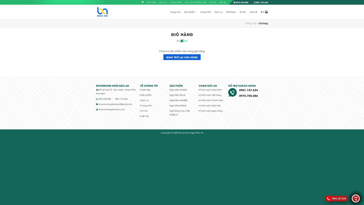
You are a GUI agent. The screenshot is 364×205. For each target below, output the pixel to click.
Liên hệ (222, 2)
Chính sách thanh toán (211, 100)
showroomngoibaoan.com (112, 109)
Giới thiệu (151, 2)
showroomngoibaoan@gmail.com (115, 104)
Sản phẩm (189, 11)
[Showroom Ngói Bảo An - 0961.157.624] (110, 12)
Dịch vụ (163, 2)
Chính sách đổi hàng (210, 95)
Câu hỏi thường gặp (196, 2)
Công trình (176, 2)
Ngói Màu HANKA (178, 89)
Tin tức (212, 2)
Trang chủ (175, 11)
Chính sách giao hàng (211, 110)
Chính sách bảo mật (210, 105)
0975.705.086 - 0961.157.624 (113, 98)
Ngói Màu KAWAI (178, 105)
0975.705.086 (241, 2)
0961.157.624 (261, 2)
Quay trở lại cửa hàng (182, 57)
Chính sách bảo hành (210, 89)
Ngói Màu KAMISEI (178, 100)
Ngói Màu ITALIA (177, 95)
